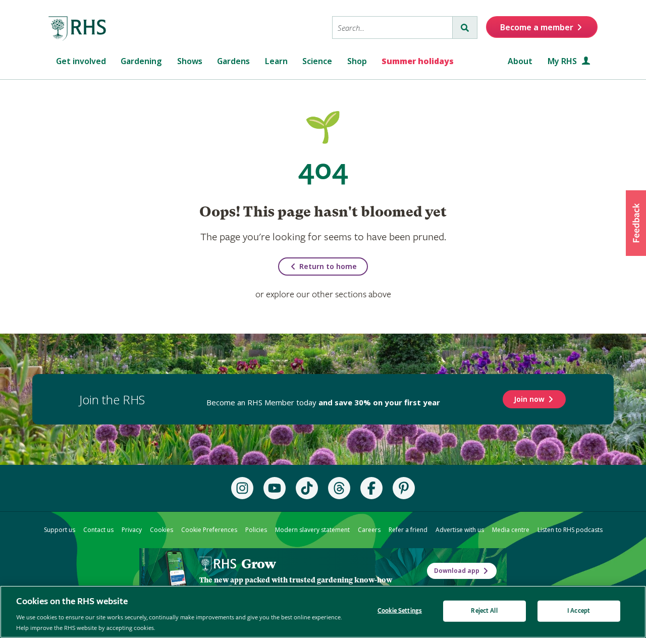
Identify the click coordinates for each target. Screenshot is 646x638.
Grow (258, 563)
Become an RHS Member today (323, 402)
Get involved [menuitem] (81, 61)
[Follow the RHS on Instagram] (242, 488)
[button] (636, 223)
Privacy (132, 529)
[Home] (77, 28)
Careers (369, 529)
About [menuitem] (520, 61)
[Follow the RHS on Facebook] (371, 488)
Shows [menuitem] (189, 61)
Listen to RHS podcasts (570, 529)
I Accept (578, 611)
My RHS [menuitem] (563, 61)
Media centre (510, 529)
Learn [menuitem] (276, 61)
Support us (59, 529)
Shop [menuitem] (357, 61)
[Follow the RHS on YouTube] (274, 488)
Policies (256, 529)
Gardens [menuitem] (233, 61)
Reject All (484, 611)
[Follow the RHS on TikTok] (307, 488)
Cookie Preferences (209, 529)
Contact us (98, 529)
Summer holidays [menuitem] (418, 61)
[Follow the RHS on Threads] (339, 488)
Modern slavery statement (312, 529)
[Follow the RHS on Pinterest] (404, 488)
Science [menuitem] (317, 61)
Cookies (161, 529)
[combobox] (392, 27)
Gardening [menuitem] (141, 61)
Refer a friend (408, 529)
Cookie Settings (400, 611)
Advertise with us (460, 529)
